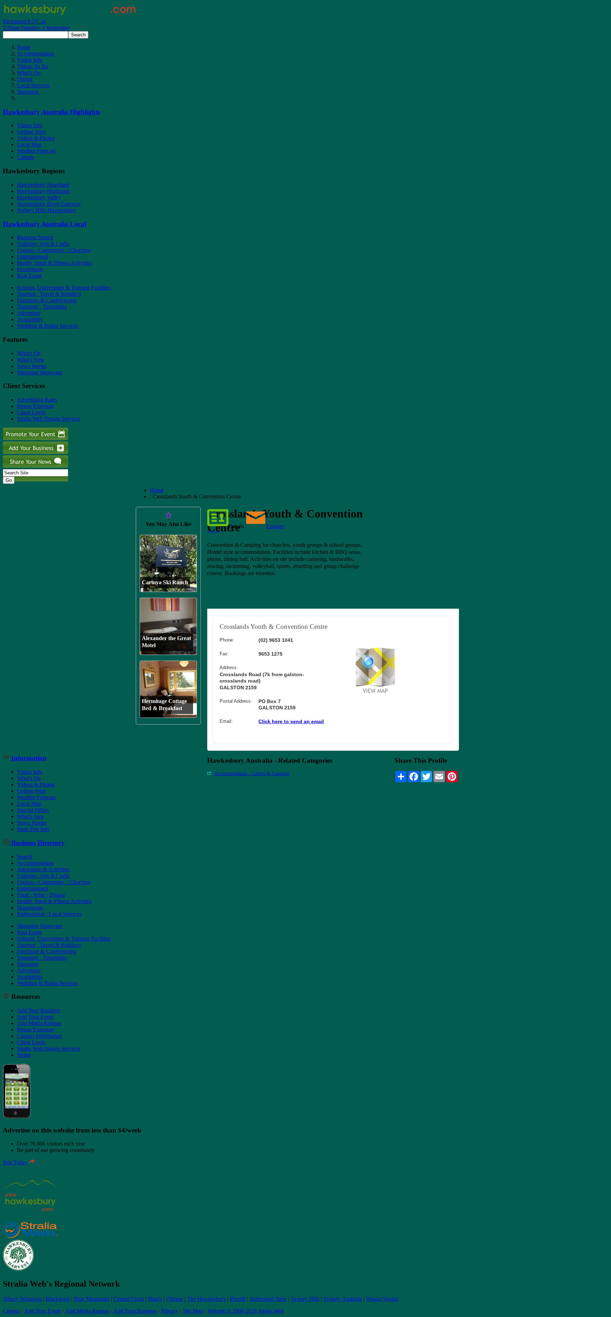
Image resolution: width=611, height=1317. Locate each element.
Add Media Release (39, 1023)
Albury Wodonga (22, 1299)
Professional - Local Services (49, 914)
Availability (30, 319)
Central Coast (129, 1299)
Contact (11, 1311)
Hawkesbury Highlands (43, 191)
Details (236, 526)
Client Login (31, 412)
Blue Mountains (92, 1299)
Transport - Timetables (42, 307)
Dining (25, 79)
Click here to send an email (291, 721)
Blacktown (58, 1299)
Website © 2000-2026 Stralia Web (246, 1311)
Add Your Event (35, 1017)
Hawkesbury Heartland (43, 185)
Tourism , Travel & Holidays (49, 294)
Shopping (28, 92)
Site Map (193, 1311)
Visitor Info (29, 60)
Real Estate (29, 276)
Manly (155, 1299)
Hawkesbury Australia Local (44, 224)
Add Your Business (38, 1010)
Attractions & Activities (43, 869)
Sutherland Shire (268, 1299)
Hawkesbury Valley (39, 197)
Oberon (174, 1299)
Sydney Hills (305, 1299)
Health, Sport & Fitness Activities (54, 263)
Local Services (33, 85)
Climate (25, 157)
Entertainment (32, 256)
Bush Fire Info (33, 829)
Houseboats (30, 269)
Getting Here (31, 132)
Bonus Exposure (35, 406)
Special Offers (33, 810)
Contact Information (39, 1036)
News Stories (32, 366)
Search (24, 857)
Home (24, 47)
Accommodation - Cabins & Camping (251, 773)
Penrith (238, 1299)
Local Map (29, 144)
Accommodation (35, 54)
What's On (29, 73)
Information (28, 758)
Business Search (35, 237)
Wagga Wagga (382, 1299)
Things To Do (32, 66)
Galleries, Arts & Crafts (43, 244)
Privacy (169, 1311)
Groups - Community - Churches (54, 250)
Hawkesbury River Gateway (49, 204)
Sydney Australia (343, 1299)
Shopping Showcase (40, 372)
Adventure (29, 313)
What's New (31, 360)
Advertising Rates (37, 400)
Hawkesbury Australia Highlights (51, 112)
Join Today (16, 1162)
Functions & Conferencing (46, 300)
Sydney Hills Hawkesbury (46, 210)
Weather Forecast (36, 151)
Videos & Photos (36, 138)
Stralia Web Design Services (48, 419)
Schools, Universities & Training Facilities (64, 288)
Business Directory (37, 843)
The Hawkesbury (206, 1299)
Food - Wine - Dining (41, 895)
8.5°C (36, 24)
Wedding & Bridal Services (47, 326)
